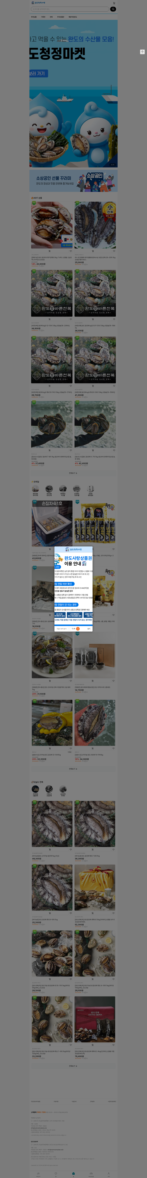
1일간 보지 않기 (61, 629)
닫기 (89, 629)
